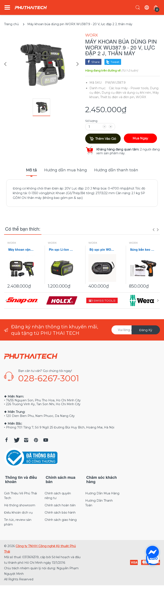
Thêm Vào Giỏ (105, 139)
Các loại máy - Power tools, (129, 88)
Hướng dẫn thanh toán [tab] (116, 170)
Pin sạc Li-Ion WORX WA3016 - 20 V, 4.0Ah (62, 250)
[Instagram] (26, 440)
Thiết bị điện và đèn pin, (117, 97)
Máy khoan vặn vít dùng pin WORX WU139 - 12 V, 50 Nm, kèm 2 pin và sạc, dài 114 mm (21, 250)
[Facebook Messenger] (152, 552)
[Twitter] (16, 440)
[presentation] (153, 229)
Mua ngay (140, 138)
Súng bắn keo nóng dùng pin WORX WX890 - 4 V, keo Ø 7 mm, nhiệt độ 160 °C (143, 250)
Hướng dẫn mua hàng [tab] (65, 170)
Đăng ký (145, 330)
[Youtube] (45, 440)
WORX (91, 35)
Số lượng (91, 120)
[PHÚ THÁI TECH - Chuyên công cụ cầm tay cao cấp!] (31, 8)
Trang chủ (11, 24)
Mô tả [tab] (31, 170)
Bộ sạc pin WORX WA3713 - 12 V (102, 250)
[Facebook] (6, 440)
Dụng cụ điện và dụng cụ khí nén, (127, 93)
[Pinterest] (36, 440)
